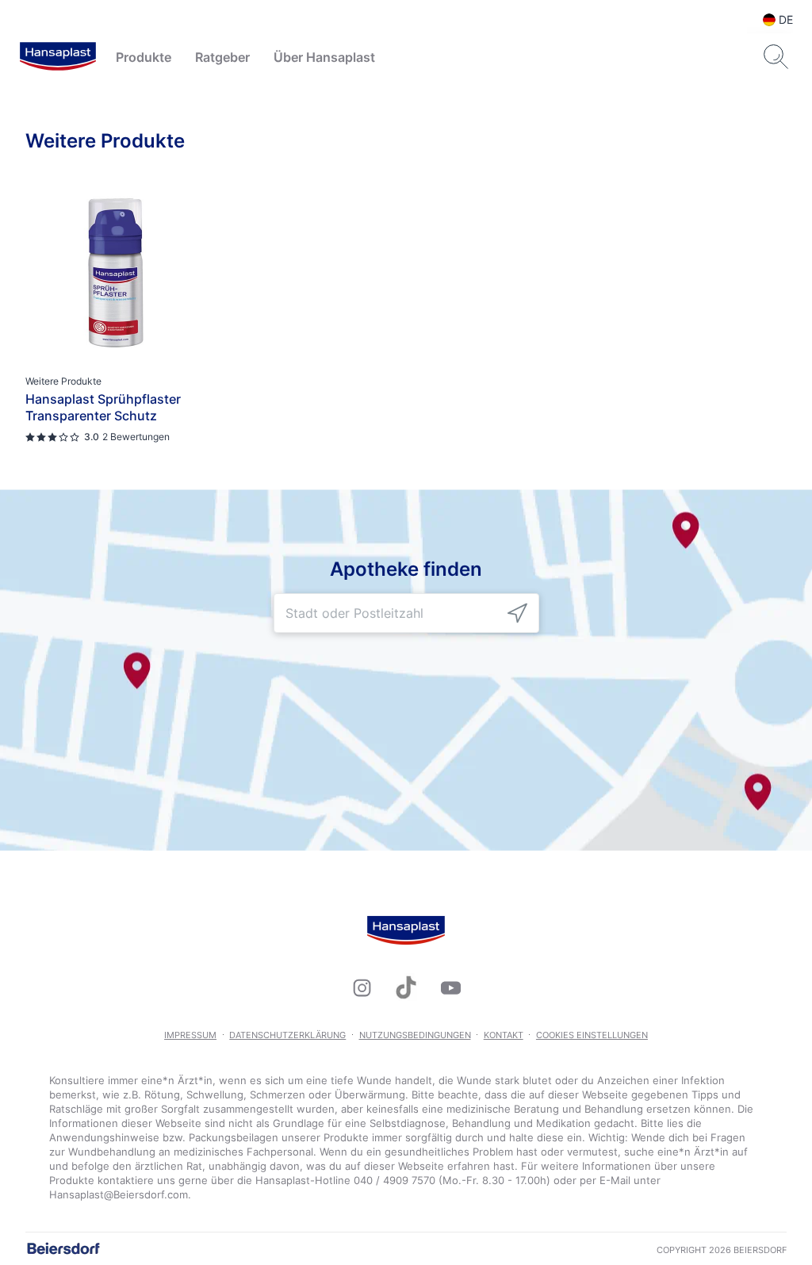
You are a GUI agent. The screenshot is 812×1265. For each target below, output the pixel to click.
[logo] (58, 57)
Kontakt (503, 1035)
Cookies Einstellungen (592, 1035)
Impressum (190, 1035)
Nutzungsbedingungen (415, 1035)
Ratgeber (222, 57)
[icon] (517, 613)
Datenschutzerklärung (287, 1035)
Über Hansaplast (324, 57)
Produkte (143, 57)
